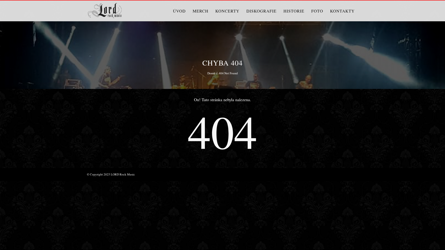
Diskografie (261, 11)
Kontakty (342, 11)
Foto (317, 11)
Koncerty (227, 11)
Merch (200, 11)
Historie (293, 11)
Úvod (179, 11)
